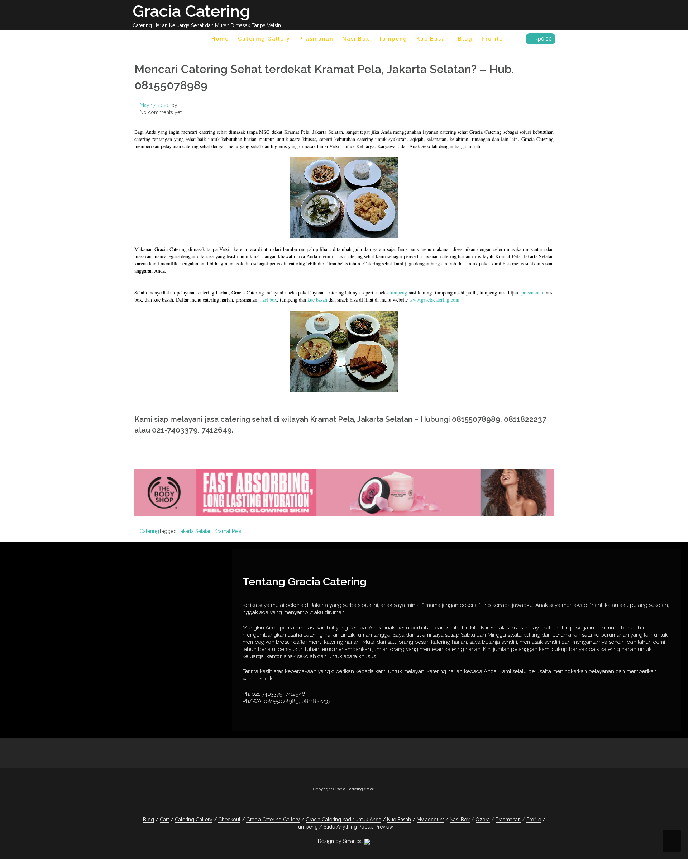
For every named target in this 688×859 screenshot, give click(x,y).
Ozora (483, 819)
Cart (164, 819)
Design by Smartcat (341, 841)
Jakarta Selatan (195, 531)
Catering (149, 531)
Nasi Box (355, 39)
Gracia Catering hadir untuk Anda (343, 819)
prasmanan (532, 292)
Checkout (229, 819)
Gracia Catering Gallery (273, 819)
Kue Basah (432, 39)
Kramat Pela (228, 531)
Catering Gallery (264, 39)
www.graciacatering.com (434, 299)
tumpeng (398, 292)
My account (430, 819)
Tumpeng (392, 39)
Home (220, 39)
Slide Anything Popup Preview (358, 827)
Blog (465, 39)
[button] (514, 40)
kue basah (317, 299)
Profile (492, 39)
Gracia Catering (191, 11)
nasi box (268, 299)
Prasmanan (316, 39)
